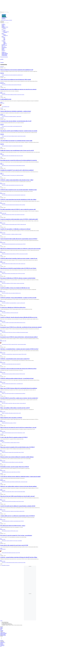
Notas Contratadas (4, 47)
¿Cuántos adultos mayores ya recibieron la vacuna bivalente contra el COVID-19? (17, 515)
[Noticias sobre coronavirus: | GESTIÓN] (6, 20)
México (5, 42)
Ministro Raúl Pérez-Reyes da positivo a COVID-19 (11, 417)
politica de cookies (4, 54)
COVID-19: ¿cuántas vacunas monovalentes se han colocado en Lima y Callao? (16, 179)
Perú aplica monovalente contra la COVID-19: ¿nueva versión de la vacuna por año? (18, 209)
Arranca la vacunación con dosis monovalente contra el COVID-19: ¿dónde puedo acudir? (19, 219)
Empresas (3, 15)
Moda (4, 39)
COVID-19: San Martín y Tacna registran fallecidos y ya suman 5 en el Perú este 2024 (18, 297)
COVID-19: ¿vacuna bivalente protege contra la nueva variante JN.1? (15, 358)
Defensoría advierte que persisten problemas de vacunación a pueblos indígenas (17, 456)
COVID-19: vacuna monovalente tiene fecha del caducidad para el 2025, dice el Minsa (18, 199)
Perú (2, 29)
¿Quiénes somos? (2, 632)
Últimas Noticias (4, 14)
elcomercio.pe (2, 641)
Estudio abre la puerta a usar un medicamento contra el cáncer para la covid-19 (17, 150)
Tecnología (3, 44)
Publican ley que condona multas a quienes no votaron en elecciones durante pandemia (18, 486)
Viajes (4, 38)
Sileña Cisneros (2, 441)
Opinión (1, 102)
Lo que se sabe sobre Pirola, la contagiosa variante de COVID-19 (13, 437)
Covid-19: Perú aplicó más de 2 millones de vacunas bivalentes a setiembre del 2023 (17, 505)
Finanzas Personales (4, 17)
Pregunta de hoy (6, 35)
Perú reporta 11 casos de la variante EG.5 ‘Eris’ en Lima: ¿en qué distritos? (16, 535)
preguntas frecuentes (4, 55)
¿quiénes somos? (4, 52)
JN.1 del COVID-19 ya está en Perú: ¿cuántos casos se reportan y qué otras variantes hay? (19, 398)
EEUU (4, 41)
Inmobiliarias (5, 32)
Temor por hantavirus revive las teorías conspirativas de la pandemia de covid (16, 69)
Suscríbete (1, 640)
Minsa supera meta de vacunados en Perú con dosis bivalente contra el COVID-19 (17, 447)
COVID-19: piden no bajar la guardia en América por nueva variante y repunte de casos (18, 258)
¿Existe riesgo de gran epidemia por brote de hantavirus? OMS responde (15, 79)
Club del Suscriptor (4, 45)
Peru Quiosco (3, 24)
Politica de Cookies (2, 634)
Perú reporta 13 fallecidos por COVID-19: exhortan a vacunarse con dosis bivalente (17, 278)
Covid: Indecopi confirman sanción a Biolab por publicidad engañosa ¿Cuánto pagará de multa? (20, 476)
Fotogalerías (3, 50)
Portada (3, 25)
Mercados (5, 28)
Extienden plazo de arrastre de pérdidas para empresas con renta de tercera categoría (18, 89)
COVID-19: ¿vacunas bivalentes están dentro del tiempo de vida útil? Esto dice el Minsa (18, 557)
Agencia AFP (2, 73)
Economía (3, 27)
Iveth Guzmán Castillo (3, 213)
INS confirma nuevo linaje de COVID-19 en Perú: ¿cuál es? (12, 525)
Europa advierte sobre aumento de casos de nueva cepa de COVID (14, 545)
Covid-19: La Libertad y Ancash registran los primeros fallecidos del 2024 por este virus (18, 317)
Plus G (3, 33)
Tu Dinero (1, 630)
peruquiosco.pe (2, 645)
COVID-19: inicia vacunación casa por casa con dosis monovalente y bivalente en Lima (18, 189)
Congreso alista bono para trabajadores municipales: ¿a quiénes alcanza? (15, 111)
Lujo (4, 37)
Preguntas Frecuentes (3, 635)
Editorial (5, 34)
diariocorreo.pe (2, 644)
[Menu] (0, 11)
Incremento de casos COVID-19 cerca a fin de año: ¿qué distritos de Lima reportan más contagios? (21, 327)
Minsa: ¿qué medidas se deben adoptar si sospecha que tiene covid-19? (15, 407)
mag (0, 646)
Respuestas (1, 440)
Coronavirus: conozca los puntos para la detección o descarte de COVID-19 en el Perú (18, 368)
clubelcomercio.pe (2, 642)
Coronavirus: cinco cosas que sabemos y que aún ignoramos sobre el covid (15, 121)
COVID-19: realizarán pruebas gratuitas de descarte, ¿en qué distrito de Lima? (17, 378)
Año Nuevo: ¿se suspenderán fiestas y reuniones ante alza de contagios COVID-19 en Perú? (19, 348)
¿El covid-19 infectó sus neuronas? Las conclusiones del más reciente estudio (16, 140)
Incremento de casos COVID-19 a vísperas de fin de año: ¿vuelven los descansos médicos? (19, 336)
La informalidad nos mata (5, 99)
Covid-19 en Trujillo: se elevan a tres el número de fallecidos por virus (15, 287)
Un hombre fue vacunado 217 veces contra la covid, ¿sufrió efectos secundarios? (17, 170)
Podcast (3, 48)
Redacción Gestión (2, 83)
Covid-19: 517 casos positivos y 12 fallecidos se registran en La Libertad (15, 228)
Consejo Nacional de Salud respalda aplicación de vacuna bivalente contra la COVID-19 (18, 238)
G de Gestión (4, 16)
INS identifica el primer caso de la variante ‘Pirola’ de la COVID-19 (14, 466)
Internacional (5, 43)
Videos (3, 49)
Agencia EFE (2, 134)
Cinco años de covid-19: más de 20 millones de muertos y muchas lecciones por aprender (18, 130)
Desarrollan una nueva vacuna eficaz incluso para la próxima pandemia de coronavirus (18, 160)
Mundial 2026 (4, 18)
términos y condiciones (5, 53)
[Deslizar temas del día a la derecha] (0, 20)
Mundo (3, 40)
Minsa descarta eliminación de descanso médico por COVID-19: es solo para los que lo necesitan (20, 248)
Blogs (2, 36)
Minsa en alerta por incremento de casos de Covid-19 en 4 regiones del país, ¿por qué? (18, 427)
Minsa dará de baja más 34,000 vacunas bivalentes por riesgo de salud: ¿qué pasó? (17, 496)
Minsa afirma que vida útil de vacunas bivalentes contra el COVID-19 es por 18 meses (18, 268)
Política (1, 86)
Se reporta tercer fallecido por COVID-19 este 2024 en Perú (12, 307)
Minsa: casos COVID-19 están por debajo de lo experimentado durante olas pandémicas (18, 388)
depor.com (1, 643)
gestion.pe (3, 51)
